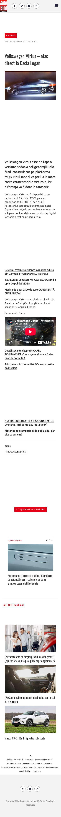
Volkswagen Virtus (15, 452)
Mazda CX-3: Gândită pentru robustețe (25, 738)
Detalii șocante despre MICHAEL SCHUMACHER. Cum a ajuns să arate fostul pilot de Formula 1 (29, 354)
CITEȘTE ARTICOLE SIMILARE (30, 509)
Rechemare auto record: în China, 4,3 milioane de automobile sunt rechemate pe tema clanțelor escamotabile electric (30, 579)
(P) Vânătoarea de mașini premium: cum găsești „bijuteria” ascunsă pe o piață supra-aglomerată (30, 659)
